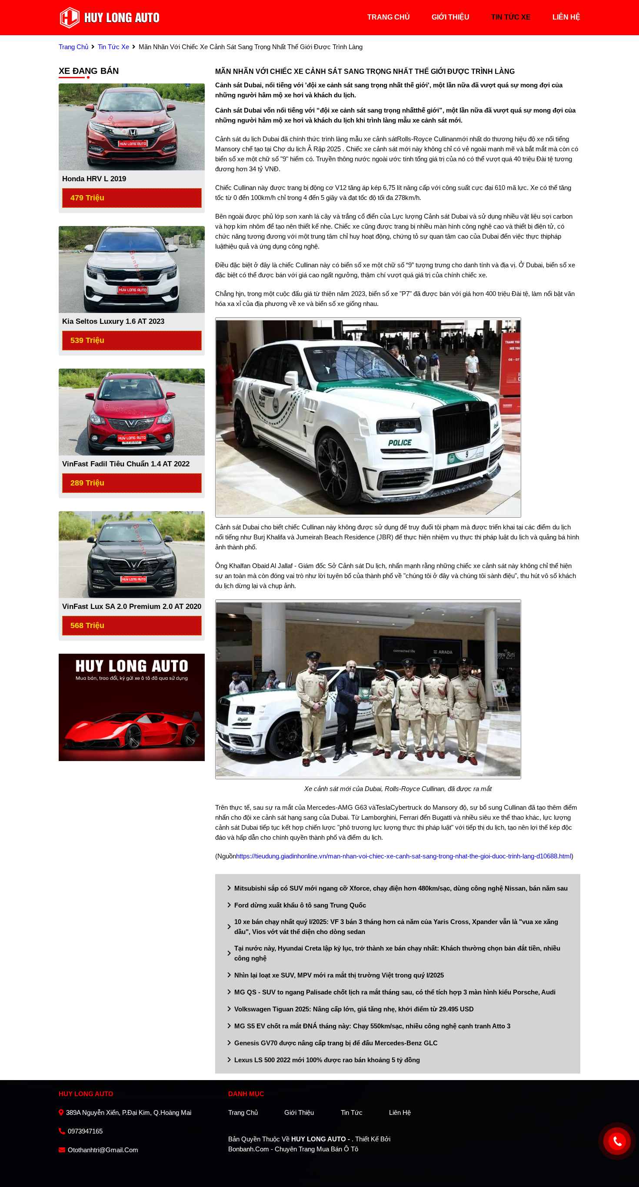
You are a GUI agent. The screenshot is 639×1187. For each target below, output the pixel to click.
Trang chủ (243, 1112)
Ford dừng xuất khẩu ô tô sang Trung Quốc (295, 905)
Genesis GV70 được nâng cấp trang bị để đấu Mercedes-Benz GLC (331, 1042)
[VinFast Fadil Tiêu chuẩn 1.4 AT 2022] (132, 411)
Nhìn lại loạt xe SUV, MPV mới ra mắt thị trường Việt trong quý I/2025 (334, 975)
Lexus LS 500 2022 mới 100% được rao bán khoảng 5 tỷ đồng (322, 1059)
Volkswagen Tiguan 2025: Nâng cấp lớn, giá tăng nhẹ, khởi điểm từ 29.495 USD (349, 1009)
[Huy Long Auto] (109, 16)
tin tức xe (511, 17)
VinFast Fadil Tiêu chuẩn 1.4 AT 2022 (126, 464)
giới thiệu (450, 17)
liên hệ (566, 17)
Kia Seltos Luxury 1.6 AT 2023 (113, 321)
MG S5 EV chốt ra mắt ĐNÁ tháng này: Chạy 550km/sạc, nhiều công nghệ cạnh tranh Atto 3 (367, 1026)
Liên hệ (400, 1112)
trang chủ (388, 17)
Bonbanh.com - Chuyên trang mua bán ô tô (293, 1149)
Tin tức (352, 1112)
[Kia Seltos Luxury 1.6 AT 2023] (132, 269)
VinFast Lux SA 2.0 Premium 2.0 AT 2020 (131, 606)
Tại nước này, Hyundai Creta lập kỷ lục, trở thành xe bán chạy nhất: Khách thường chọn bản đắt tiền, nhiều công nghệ (392, 953)
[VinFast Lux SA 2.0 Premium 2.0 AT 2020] (132, 554)
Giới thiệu (299, 1112)
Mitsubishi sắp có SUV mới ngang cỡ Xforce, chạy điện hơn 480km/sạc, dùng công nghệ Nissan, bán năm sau (396, 888)
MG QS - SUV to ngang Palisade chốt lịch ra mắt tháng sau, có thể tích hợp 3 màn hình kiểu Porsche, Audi (390, 992)
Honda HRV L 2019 (94, 179)
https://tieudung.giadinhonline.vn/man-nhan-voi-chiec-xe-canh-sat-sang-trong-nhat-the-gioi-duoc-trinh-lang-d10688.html (403, 856)
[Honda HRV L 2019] (132, 126)
